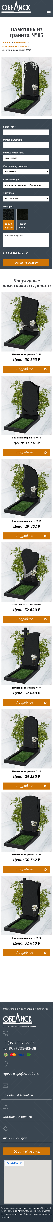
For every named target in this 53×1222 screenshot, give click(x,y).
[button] (26, 262)
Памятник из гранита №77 (26, 687)
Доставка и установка (15, 165)
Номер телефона (12, 139)
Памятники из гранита (14, 46)
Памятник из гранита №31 (26, 354)
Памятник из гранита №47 (26, 520)
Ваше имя (8, 126)
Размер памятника (13, 152)
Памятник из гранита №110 (27, 604)
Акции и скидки (15, 1138)
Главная (5, 42)
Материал (8, 206)
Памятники (20, 42)
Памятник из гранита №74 (26, 937)
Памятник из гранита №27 (26, 854)
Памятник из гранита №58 (26, 437)
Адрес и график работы (21, 1073)
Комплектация (11, 179)
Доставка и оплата (17, 1116)
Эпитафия (8, 192)
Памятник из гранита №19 (26, 771)
